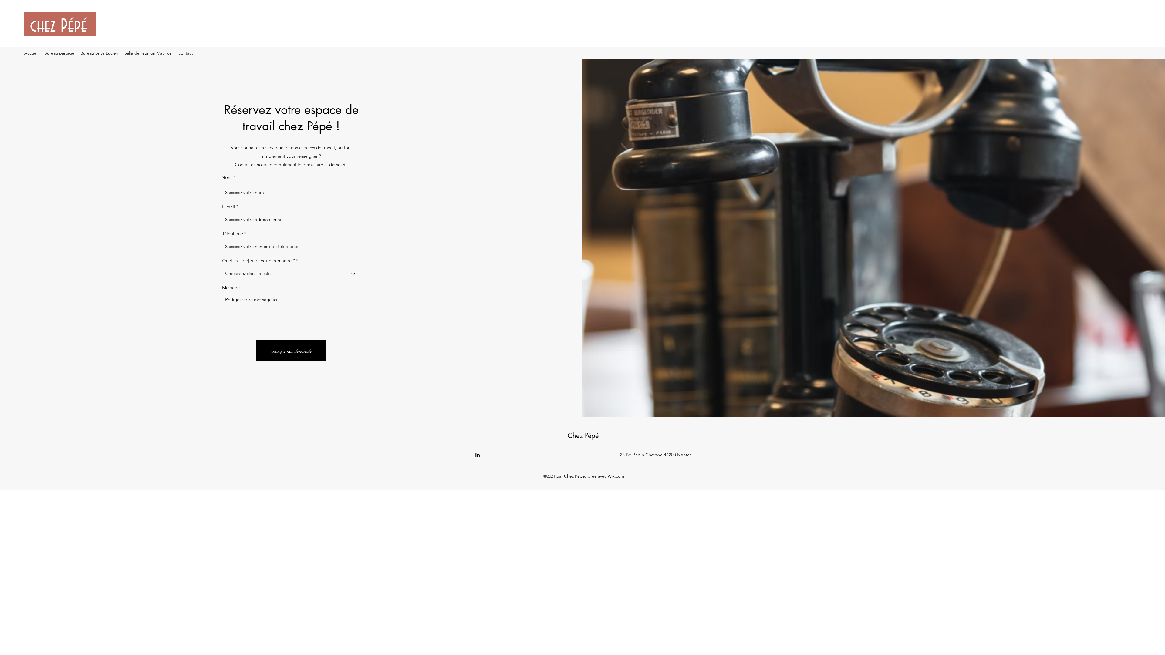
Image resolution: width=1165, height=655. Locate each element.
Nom (226, 177)
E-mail (228, 206)
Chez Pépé (583, 435)
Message (231, 287)
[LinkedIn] (477, 455)
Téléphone (232, 233)
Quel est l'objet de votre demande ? (258, 260)
